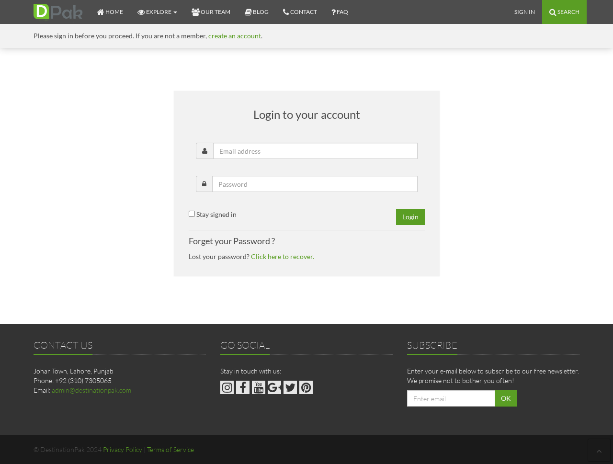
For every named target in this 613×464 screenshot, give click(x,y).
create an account (234, 36)
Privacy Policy (122, 449)
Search (567, 11)
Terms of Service (170, 449)
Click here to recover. (282, 256)
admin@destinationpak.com (91, 390)
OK (506, 398)
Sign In (524, 11)
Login (410, 217)
